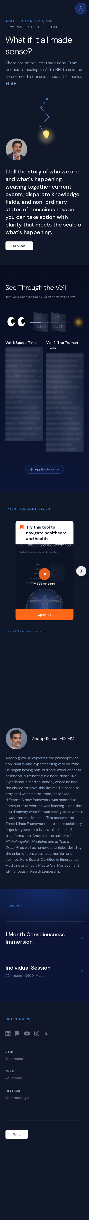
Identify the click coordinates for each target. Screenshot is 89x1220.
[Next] (81, 571)
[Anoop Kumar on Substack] (17, 1033)
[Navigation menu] (80, 8)
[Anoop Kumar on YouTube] (27, 1033)
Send (17, 1134)
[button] (41, 322)
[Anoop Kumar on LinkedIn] (7, 1033)
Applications (45, 469)
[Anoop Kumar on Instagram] (36, 1033)
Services (19, 246)
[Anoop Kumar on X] (46, 1033)
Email (10, 1071)
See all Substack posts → (25, 631)
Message (12, 1091)
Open (42, 615)
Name (9, 1052)
